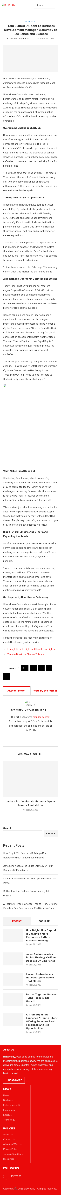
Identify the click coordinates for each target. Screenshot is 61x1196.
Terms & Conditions (13, 1154)
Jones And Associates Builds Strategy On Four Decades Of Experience (41, 957)
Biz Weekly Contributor (18, 38)
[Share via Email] (6, 676)
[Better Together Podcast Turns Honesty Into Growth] (13, 999)
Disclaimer (8, 1159)
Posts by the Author (45, 690)
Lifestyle (7, 1115)
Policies (9, 1128)
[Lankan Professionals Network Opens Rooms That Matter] (30, 779)
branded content (41, 716)
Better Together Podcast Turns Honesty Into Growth (42, 998)
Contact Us (9, 1139)
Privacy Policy (10, 1149)
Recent (17, 921)
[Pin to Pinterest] (49, 668)
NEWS (7, 1089)
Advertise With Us (12, 1144)
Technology (9, 1120)
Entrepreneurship (12, 1105)
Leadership (9, 1110)
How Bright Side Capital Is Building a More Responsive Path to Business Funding (41, 935)
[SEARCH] (50, 5)
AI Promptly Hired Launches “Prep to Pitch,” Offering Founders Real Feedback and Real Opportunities (42, 1021)
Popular (44, 921)
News (6, 1095)
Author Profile (16, 690)
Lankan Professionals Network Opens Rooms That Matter (40, 977)
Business (8, 1100)
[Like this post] (26, 668)
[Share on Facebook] (33, 668)
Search (7, 828)
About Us (8, 1134)
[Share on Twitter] (41, 668)
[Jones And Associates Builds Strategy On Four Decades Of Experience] (13, 958)
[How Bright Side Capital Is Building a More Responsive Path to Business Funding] (13, 935)
